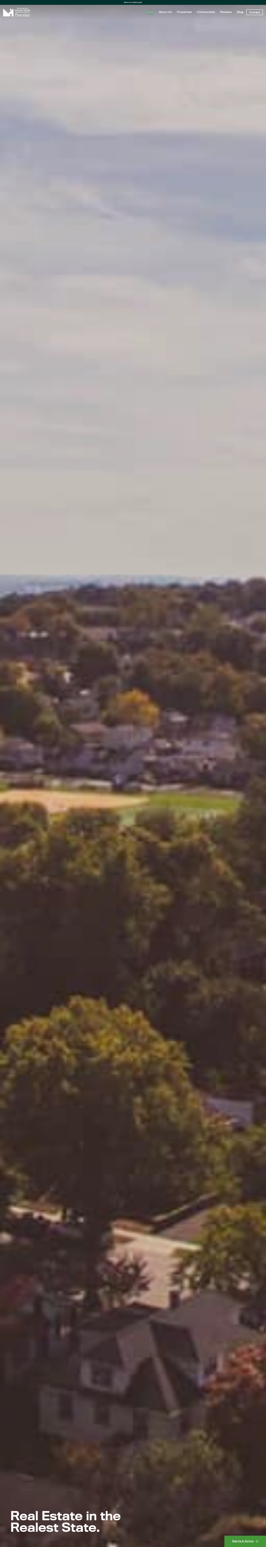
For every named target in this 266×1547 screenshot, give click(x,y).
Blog (240, 12)
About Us (165, 12)
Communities (206, 12)
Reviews (226, 12)
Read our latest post (133, 2)
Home (150, 12)
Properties (184, 12)
